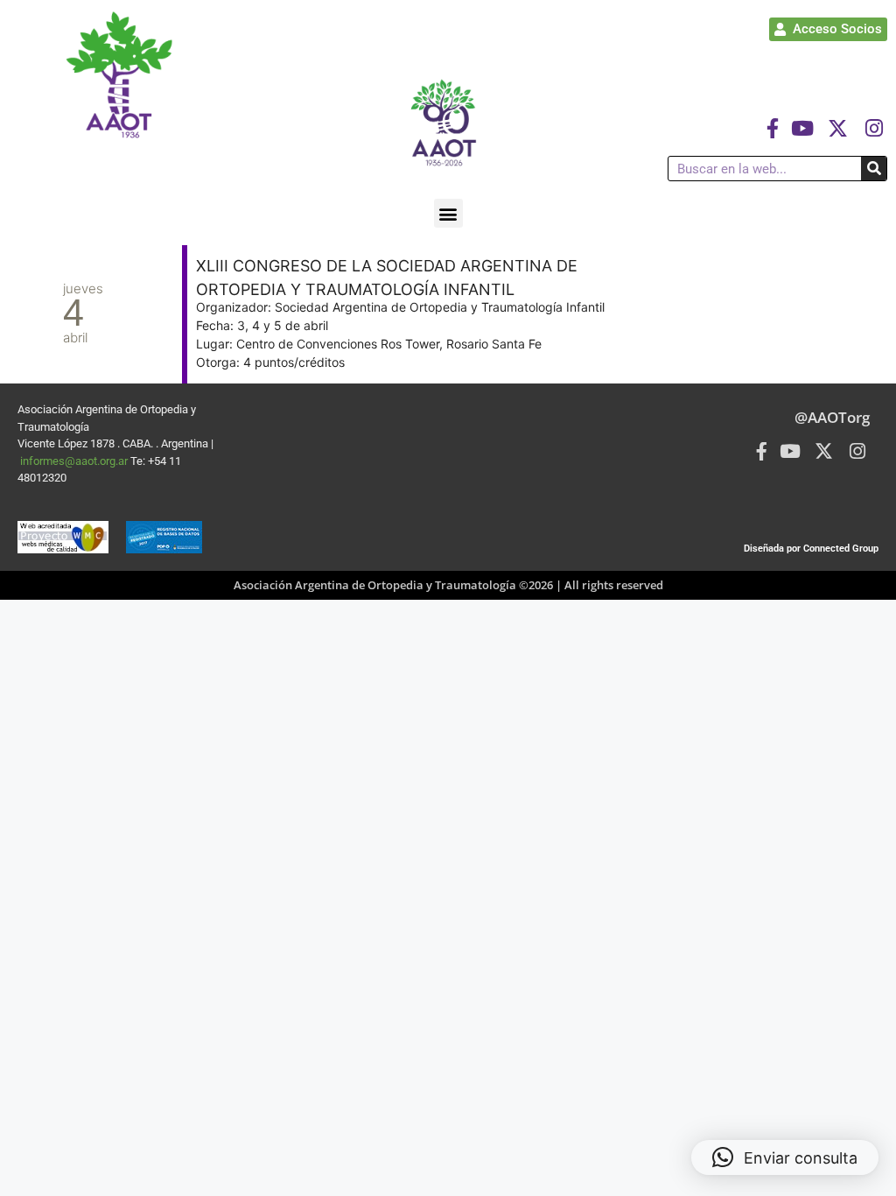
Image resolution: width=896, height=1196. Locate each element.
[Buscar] (873, 168)
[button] (448, 213)
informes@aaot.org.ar (75, 461)
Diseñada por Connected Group (811, 548)
